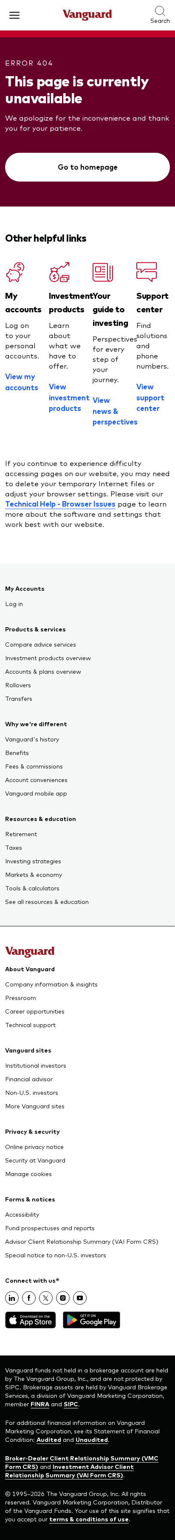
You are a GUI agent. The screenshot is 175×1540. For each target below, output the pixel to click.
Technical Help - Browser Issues (60, 504)
